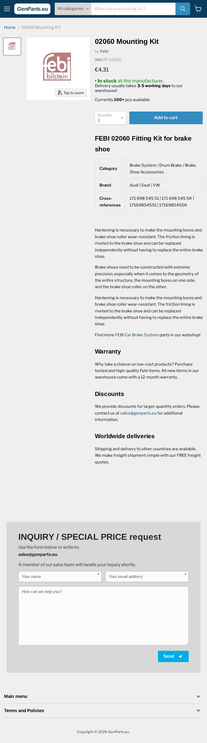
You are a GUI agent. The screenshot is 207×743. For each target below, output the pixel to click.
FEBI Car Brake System (137, 335)
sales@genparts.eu (138, 413)
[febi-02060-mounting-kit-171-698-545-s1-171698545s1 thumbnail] (12, 46)
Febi (104, 51)
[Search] (182, 9)
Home (10, 27)
